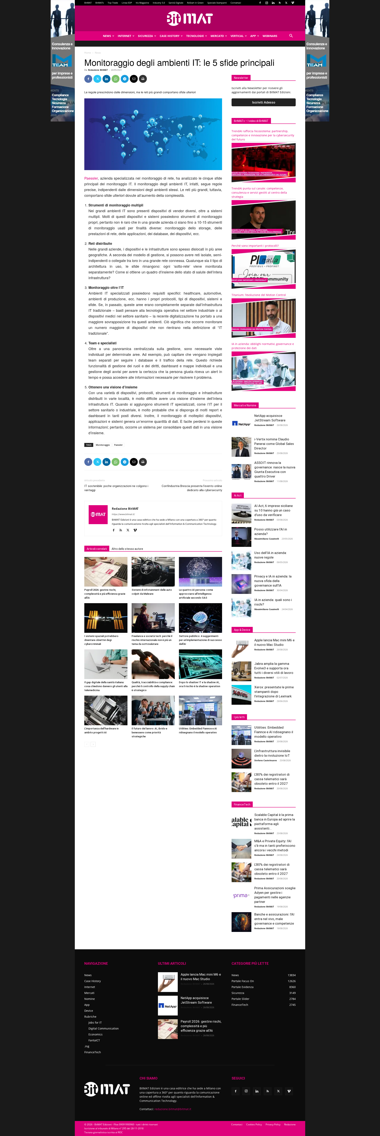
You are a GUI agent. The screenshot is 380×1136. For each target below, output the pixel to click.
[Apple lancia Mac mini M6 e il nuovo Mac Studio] (241, 648)
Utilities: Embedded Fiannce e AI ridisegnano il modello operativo (273, 731)
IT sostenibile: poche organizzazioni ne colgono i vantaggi (116, 488)
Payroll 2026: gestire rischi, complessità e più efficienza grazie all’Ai (104, 593)
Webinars (270, 36)
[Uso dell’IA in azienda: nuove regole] (241, 560)
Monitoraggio (103, 444)
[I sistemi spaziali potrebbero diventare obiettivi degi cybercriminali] (105, 618)
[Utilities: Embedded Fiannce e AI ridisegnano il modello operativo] (200, 710)
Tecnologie (195, 36)
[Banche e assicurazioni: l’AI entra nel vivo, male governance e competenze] (241, 922)
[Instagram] (267, 3)
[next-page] (93, 744)
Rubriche (90, 1016)
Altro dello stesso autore (127, 548)
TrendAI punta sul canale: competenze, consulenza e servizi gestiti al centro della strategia (259, 193)
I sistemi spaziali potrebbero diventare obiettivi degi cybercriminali (101, 640)
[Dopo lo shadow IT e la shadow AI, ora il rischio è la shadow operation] (200, 664)
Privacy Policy (273, 1124)
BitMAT (88, 2)
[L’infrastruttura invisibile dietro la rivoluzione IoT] (241, 759)
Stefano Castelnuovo (265, 760)
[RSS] (280, 3)
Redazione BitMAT (98, 69)
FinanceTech (92, 1052)
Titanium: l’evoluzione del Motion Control (259, 295)
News (107, 36)
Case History (170, 36)
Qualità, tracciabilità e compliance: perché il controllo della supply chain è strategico (153, 686)
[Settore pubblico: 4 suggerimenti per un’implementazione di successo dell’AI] (200, 618)
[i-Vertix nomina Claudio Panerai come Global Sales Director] (241, 447)
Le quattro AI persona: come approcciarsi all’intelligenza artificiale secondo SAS (196, 593)
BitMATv (99, 2)
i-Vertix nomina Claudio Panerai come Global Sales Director (274, 443)
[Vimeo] (293, 3)
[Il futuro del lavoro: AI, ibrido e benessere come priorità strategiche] (153, 710)
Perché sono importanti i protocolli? (255, 246)
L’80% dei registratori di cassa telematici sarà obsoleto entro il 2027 (272, 779)
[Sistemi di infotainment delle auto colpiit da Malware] (153, 572)
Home (87, 52)
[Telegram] (125, 79)
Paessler (91, 178)
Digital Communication (103, 1028)
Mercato (217, 36)
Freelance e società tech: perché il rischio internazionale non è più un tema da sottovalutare (152, 640)
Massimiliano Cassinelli (266, 538)
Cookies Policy (254, 1124)
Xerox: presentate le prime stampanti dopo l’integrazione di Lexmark (274, 691)
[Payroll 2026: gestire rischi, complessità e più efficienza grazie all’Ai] (105, 572)
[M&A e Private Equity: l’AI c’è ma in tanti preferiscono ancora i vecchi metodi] (241, 849)
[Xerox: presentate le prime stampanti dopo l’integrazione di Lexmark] (241, 695)
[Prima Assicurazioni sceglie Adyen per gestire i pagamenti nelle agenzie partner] (241, 896)
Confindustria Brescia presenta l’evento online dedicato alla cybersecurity (192, 488)
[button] (291, 36)
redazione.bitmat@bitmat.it (173, 1109)
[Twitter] (286, 3)
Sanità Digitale (176, 2)
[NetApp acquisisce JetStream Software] (241, 423)
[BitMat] (190, 18)
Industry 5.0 (159, 2)
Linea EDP (127, 2)
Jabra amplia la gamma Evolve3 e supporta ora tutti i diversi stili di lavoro (273, 668)
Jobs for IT (95, 1022)
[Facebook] (260, 3)
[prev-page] (86, 744)
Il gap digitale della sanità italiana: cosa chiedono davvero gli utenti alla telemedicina (105, 686)
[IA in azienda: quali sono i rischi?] (241, 607)
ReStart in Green (195, 2)
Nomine (89, 999)
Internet (124, 36)
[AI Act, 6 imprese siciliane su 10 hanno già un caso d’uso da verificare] (241, 513)
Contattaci (236, 2)
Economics (95, 1034)
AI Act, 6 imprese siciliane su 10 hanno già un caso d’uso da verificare (273, 510)
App (253, 36)
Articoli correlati (97, 548)
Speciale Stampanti (217, 2)
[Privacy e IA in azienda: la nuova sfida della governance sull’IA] (241, 584)
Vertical (237, 36)
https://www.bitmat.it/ (123, 514)
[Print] (143, 79)
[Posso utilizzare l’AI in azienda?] (241, 537)
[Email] (134, 79)
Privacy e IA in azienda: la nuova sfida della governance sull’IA (273, 580)
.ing (86, 1046)
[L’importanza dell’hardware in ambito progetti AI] (105, 710)
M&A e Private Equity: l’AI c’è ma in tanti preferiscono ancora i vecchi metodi (274, 845)
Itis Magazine (142, 2)
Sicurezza (145, 36)
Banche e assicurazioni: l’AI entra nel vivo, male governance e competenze (274, 918)
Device (88, 1011)
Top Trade (113, 2)
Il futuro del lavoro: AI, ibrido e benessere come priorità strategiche (149, 732)
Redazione (290, 1124)
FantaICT (94, 1040)
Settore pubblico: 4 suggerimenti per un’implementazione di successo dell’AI (200, 640)
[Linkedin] (273, 3)
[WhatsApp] (116, 79)
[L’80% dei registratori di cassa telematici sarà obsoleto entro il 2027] (241, 782)
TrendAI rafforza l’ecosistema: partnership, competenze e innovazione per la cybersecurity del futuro (263, 135)
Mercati (89, 993)
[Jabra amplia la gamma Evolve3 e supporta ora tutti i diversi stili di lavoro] (241, 671)
